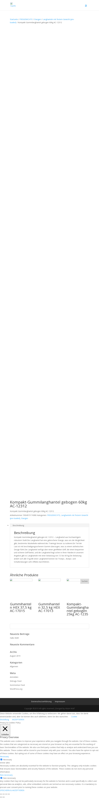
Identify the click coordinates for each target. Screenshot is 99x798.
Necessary (7, 759)
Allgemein (14, 666)
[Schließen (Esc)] (1, 794)
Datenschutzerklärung (41, 701)
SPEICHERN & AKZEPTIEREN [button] (12, 790)
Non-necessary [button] (6, 775)
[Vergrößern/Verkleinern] (9, 794)
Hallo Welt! (14, 638)
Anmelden (14, 677)
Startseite (14, 19)
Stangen (37, 19)
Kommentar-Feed (17, 685)
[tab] (49, 525)
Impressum (60, 701)
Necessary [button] (4, 756)
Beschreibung (18, 525)
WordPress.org (16, 689)
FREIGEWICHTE (26, 19)
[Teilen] (4, 794)
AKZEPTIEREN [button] (18, 719)
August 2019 (15, 656)
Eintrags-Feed (15, 681)
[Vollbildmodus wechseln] (6, 794)
